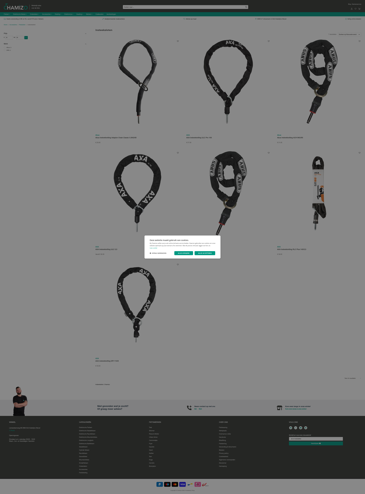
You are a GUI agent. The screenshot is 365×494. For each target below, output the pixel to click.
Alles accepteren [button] (205, 253)
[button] (158, 253)
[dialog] (182, 247)
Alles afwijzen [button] (183, 253)
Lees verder (153, 248)
